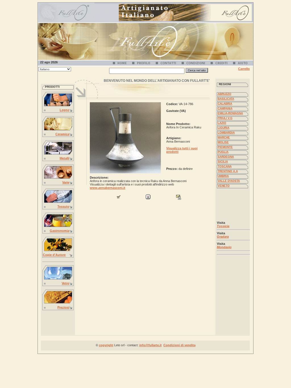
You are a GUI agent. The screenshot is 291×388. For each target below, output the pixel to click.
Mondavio (224, 246)
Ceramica (62, 134)
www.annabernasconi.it (107, 187)
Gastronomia (59, 230)
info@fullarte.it (150, 345)
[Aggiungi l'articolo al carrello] (118, 198)
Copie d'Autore (54, 254)
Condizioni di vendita (179, 345)
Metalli (64, 158)
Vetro (65, 283)
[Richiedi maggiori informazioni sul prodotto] (148, 198)
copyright (106, 345)
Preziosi (63, 307)
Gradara (223, 235)
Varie (65, 182)
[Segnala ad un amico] (178, 198)
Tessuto (63, 206)
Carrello (244, 68)
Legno (64, 110)
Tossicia (223, 225)
